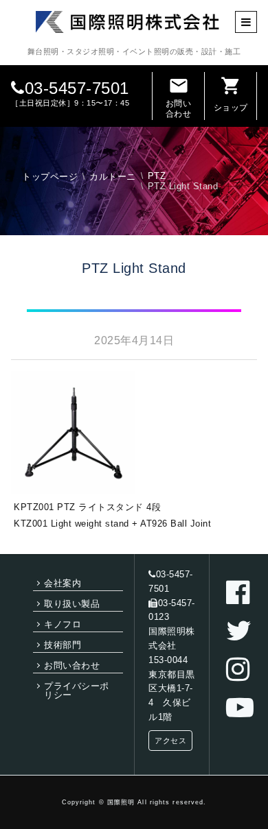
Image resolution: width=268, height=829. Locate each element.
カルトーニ (112, 176)
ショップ (231, 93)
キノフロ (62, 624)
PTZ (157, 176)
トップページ (50, 176)
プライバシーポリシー (76, 690)
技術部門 (62, 645)
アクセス (170, 740)
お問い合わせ (179, 96)
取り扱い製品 (72, 604)
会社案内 (62, 583)
